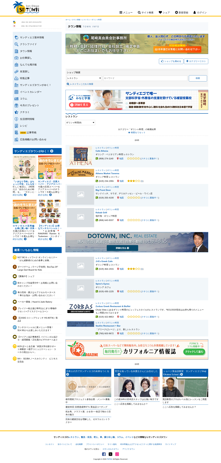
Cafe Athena (102, 151)
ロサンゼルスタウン (111, 449)
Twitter (110, 454)
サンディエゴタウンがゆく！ (35, 85)
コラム (23, 98)
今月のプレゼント (29, 105)
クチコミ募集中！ (149, 158)
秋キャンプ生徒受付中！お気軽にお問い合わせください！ (38, 284)
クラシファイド (28, 44)
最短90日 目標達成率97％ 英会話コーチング (86, 407)
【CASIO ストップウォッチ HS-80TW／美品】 (38, 319)
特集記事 (25, 78)
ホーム (68, 20)
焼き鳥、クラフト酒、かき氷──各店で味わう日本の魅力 (88, 413)
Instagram (117, 454)
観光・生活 (86, 437)
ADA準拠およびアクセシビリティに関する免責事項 (141, 444)
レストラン (86, 20)
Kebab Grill (80, 217)
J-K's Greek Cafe (80, 266)
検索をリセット (138, 132)
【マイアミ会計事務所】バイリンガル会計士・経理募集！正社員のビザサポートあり (38, 338)
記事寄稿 (31, 132)
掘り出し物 (109, 437)
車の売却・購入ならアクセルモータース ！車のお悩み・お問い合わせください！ (36, 294)
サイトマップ (170, 444)
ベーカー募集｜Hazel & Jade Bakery (35, 302)
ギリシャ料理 (96, 20)
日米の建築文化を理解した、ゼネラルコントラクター (88, 420)
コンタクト (49, 444)
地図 (121, 158)
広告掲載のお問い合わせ (33, 139)
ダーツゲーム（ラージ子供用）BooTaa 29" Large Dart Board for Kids (38, 268)
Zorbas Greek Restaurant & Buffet (113, 306)
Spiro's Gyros (80, 288)
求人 (96, 437)
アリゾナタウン (128, 449)
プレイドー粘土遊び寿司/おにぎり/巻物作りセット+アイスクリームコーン (37, 310)
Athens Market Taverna (107, 173)
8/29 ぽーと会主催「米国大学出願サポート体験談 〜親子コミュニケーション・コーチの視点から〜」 (36, 349)
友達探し (25, 71)
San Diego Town (26, 8)
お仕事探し (26, 57)
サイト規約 (112, 444)
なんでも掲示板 (28, 64)
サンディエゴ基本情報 (32, 37)
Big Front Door (80, 195)
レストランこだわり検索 (81, 84)
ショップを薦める (172, 61)
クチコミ (25, 112)
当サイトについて (65, 444)
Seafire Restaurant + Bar (108, 326)
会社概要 (79, 444)
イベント (129, 437)
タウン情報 (26, 51)
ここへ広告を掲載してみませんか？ (131, 404)
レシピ (23, 125)
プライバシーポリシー (95, 444)
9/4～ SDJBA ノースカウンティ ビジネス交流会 (37, 360)
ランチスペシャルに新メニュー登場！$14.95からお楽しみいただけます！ (35, 328)
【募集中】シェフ (26, 276)
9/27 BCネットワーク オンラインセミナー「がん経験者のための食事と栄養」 (37, 259)
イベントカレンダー (31, 91)
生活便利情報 (27, 119)
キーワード (109, 78)
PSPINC (110, 459)
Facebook (104, 454)
